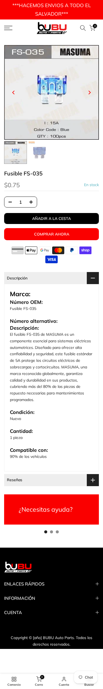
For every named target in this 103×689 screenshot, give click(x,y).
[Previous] (13, 92)
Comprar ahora (51, 234)
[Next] (89, 92)
